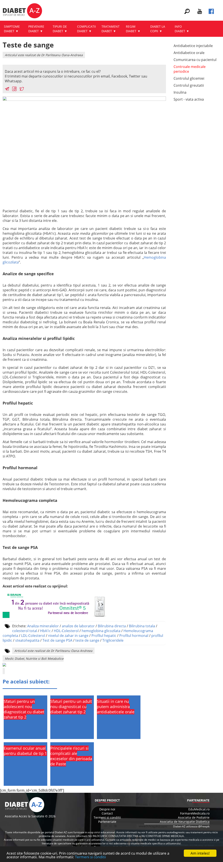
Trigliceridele (112, 640)
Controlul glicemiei (189, 78)
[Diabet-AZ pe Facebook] (211, 12)
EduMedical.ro (198, 809)
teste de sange (87, 640)
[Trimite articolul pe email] (7, 89)
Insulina (180, 92)
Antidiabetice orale (189, 52)
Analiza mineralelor (43, 626)
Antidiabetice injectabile (193, 45)
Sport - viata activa (189, 99)
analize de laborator (78, 626)
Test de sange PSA (57, 640)
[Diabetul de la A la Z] (22, 11)
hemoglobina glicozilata (101, 630)
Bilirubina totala (142, 626)
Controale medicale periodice (190, 69)
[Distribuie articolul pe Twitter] (22, 89)
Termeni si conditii (90, 856)
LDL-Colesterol (33, 635)
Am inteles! (200, 853)
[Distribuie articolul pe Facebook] (14, 89)
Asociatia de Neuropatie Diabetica (184, 822)
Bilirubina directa (112, 626)
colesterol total (24, 630)
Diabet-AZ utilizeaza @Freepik (191, 826)
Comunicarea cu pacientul (195, 59)
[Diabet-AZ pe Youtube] (200, 12)
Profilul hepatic (103, 635)
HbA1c (45, 630)
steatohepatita (27, 640)
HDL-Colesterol (66, 630)
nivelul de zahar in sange (68, 635)
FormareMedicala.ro (194, 813)
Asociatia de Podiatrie (193, 817)
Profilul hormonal (133, 635)
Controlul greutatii (189, 85)
